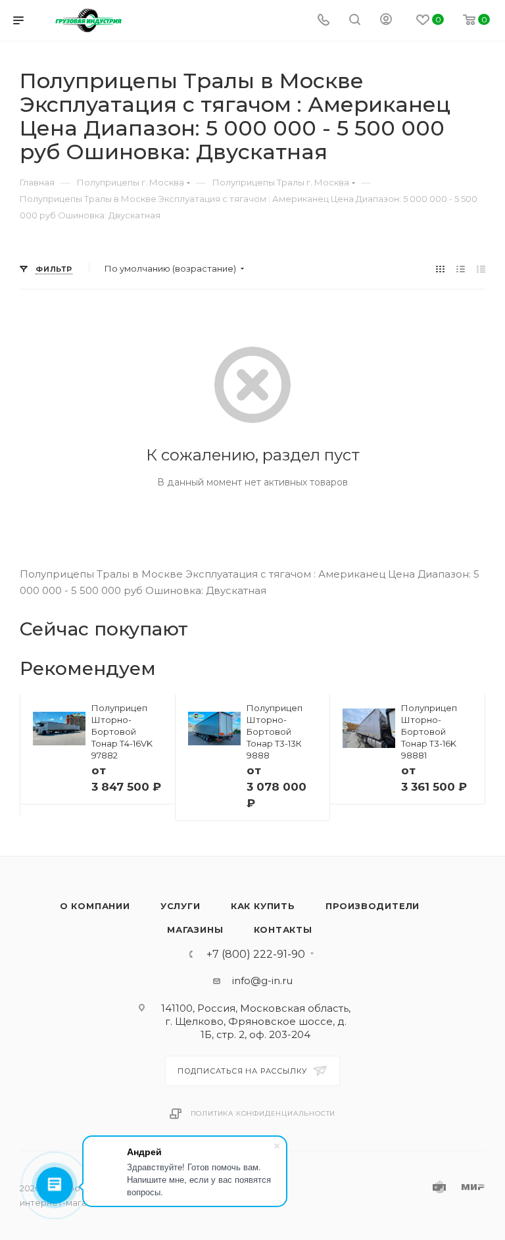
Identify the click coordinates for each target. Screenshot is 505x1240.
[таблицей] (481, 269)
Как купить (263, 906)
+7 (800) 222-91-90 (255, 954)
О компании (95, 906)
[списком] (460, 269)
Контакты (283, 929)
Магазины (195, 929)
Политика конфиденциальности (263, 1113)
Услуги (180, 906)
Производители (372, 906)
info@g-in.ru (262, 980)
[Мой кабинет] (386, 20)
